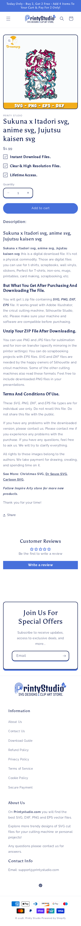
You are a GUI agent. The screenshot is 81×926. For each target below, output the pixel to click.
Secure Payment (20, 787)
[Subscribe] (64, 656)
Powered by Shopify (54, 918)
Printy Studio (33, 918)
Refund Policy (18, 750)
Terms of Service (20, 768)
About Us (15, 721)
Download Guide (20, 740)
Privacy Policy (18, 759)
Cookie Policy (18, 778)
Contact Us (16, 731)
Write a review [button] (40, 565)
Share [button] (11, 515)
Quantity (8, 184)
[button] (8, 18)
